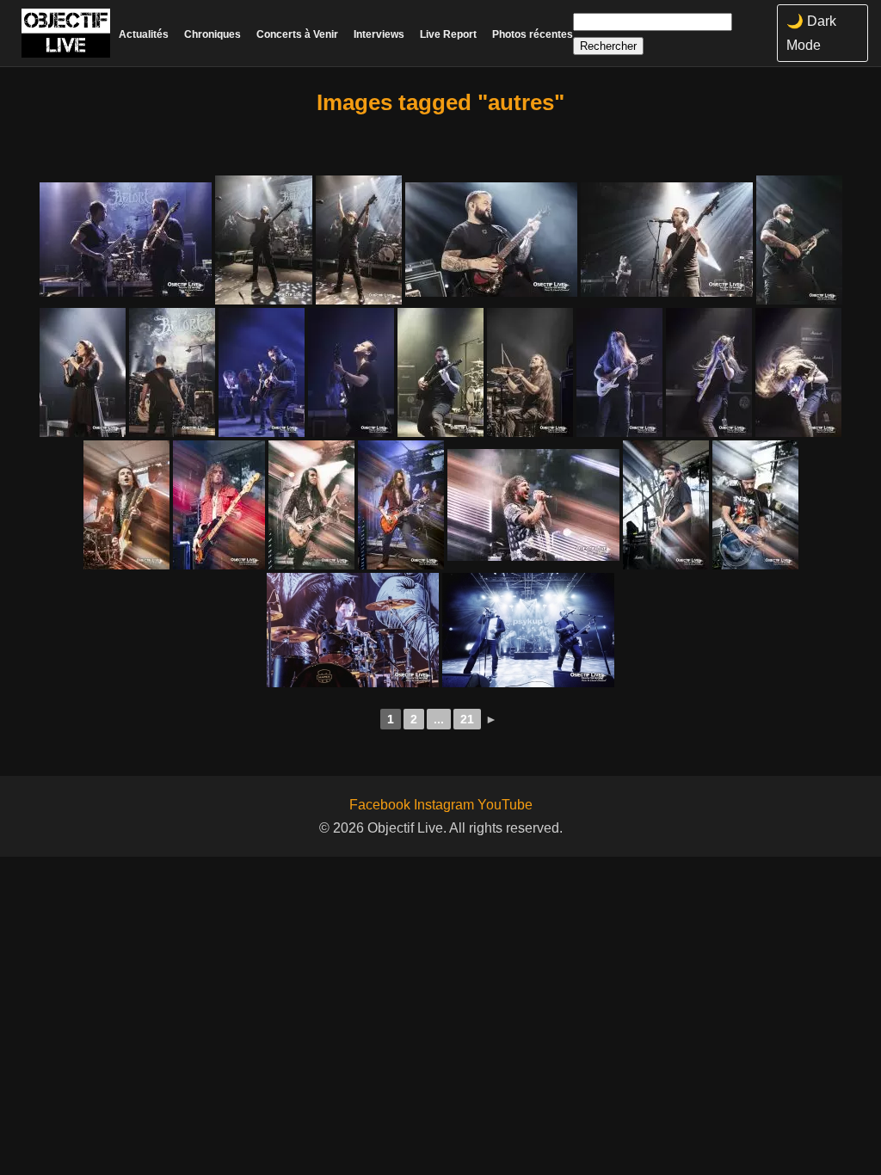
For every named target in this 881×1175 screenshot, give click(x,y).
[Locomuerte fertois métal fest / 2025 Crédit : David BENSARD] (533, 505)
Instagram (444, 804)
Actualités (144, 34)
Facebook (379, 804)
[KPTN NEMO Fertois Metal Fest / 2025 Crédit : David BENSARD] (666, 504)
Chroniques (212, 34)
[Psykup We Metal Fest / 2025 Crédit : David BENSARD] (353, 630)
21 (467, 719)
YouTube (505, 804)
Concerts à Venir (297, 34)
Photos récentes (532, 34)
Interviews (379, 34)
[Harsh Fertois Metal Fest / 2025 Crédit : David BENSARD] (126, 504)
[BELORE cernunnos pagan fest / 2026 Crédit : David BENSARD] (126, 239)
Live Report (448, 34)
